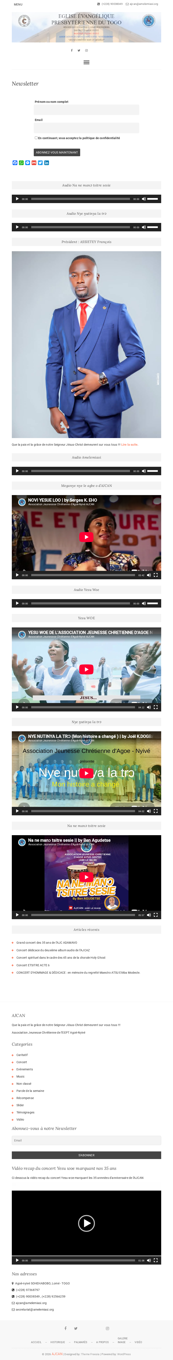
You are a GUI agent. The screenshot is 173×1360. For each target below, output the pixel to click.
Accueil (36, 1342)
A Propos (102, 1342)
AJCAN (57, 1354)
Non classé (23, 1083)
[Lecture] (17, 199)
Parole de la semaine (30, 1091)
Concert (21, 1062)
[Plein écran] (156, 575)
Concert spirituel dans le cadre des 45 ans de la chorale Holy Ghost (60, 957)
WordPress (124, 1354)
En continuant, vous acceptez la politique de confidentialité (79, 138)
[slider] (153, 198)
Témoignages (25, 1112)
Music (20, 1076)
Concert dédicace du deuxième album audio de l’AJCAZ (53, 950)
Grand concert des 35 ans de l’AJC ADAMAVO (46, 942)
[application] (86, 199)
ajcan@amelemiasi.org (144, 3)
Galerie (123, 1338)
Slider (20, 1105)
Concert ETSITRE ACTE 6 (33, 965)
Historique (57, 1342)
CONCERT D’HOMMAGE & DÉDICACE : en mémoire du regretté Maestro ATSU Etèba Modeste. (78, 972)
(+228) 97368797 (27, 1290)
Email (39, 120)
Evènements (24, 1069)
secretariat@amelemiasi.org (35, 1309)
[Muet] (144, 199)
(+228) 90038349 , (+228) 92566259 (40, 1296)
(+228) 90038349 (111, 3)
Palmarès (80, 1342)
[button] (86, 1223)
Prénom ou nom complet (51, 101)
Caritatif (22, 1055)
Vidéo (20, 1119)
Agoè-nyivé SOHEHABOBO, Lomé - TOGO (42, 1283)
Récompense (25, 1098)
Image (122, 1342)
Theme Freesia (90, 1354)
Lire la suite (129, 444)
